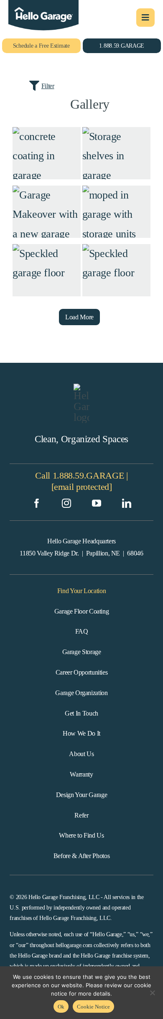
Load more (79, 317)
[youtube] (96, 503)
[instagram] (66, 503)
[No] (152, 992)
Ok (61, 1007)
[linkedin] (126, 503)
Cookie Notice (93, 1007)
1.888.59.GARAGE (88, 475)
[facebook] (36, 503)
